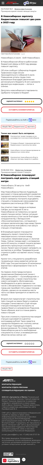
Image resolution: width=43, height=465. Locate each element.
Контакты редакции (11, 384)
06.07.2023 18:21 (7, 9)
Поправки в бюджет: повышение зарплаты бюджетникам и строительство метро (25, 144)
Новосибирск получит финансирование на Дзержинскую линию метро (25, 151)
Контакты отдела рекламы (15, 387)
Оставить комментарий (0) (21, 110)
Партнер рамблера (21, 454)
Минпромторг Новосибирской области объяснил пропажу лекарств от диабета (24, 158)
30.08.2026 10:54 (7, 170)
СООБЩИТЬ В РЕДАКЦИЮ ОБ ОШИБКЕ (18, 390)
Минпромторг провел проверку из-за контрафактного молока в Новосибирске (24, 137)
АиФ (23, 54)
